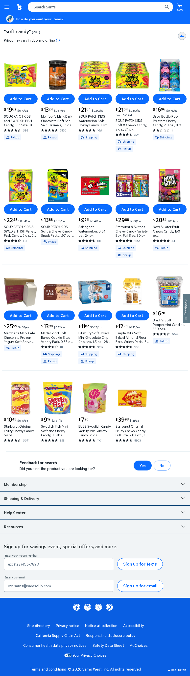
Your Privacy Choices (89, 655)
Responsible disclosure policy (110, 635)
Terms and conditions (48, 669)
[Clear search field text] (160, 7)
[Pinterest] (109, 607)
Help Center (15, 512)
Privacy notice (67, 625)
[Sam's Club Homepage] (20, 6)
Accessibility (133, 625)
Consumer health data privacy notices (55, 645)
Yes (143, 465)
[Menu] (8, 7)
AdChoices (139, 645)
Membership (15, 484)
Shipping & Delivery (21, 498)
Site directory (38, 625)
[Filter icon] (182, 36)
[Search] (167, 7)
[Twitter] (98, 607)
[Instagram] (88, 607)
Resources (13, 526)
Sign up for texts (140, 564)
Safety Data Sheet (108, 645)
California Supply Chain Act (58, 635)
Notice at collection (101, 625)
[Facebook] (77, 607)
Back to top (178, 670)
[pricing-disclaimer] (58, 40)
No (162, 465)
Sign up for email (140, 586)
